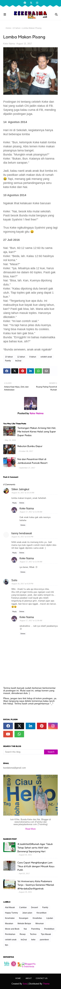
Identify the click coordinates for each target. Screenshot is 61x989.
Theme (46, 984)
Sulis (14, 580)
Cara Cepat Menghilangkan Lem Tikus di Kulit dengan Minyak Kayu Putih (35, 866)
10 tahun (16, 28)
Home (8, 28)
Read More (30, 829)
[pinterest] (42, 726)
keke (33, 939)
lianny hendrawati (21, 533)
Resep (23, 934)
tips (6, 945)
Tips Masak (46, 934)
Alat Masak (10, 907)
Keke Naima (9, 43)
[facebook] (25, 3)
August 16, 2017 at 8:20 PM (22, 584)
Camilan (23, 907)
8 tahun (32, 357)
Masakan (9, 923)
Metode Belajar (24, 923)
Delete (21, 503)
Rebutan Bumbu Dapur (29, 446)
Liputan (49, 918)
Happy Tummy (11, 913)
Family (8, 361)
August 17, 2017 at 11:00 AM (31, 512)
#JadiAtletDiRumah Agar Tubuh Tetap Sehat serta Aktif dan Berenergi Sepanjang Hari (35, 847)
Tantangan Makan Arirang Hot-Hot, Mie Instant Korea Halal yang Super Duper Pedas (36, 431)
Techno (33, 934)
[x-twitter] (31, 3)
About (29, 978)
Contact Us (41, 978)
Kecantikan (42, 913)
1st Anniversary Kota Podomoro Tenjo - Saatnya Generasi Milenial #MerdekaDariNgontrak (35, 885)
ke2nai (18, 361)
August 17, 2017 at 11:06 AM (31, 620)
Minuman (39, 923)
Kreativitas (37, 918)
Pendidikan (49, 929)
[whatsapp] (19, 734)
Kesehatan (10, 918)
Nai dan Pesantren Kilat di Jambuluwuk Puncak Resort (32, 461)
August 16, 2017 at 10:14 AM (23, 493)
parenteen (44, 939)
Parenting (35, 929)
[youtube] (8, 734)
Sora (25, 984)
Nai (25, 929)
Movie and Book (12, 929)
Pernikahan (10, 934)
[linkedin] (30, 726)
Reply (14, 503)
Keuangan (23, 918)
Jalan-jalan (27, 913)
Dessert (34, 907)
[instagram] (36, 3)
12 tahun (21, 357)
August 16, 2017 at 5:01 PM (22, 537)
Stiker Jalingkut (20, 489)
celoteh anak (46, 357)
